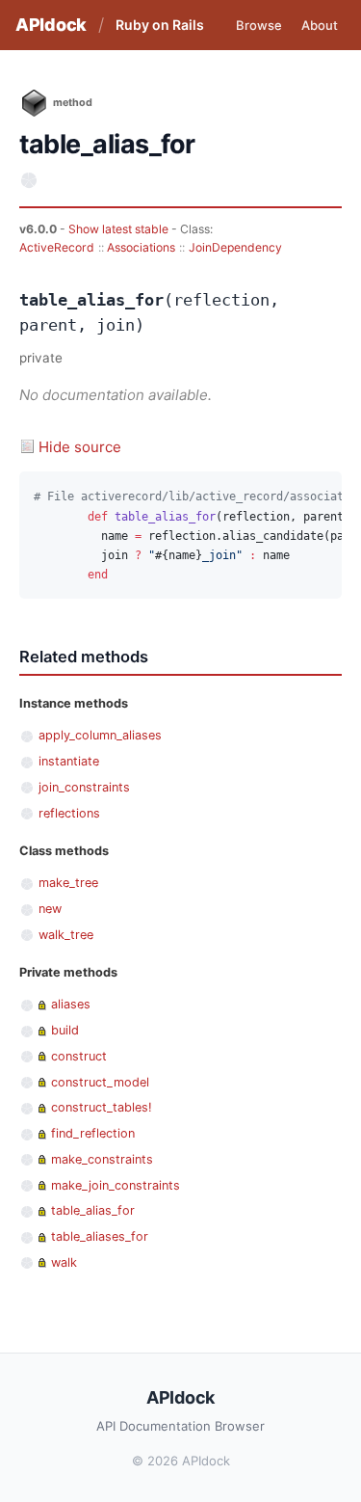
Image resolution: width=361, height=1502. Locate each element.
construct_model (100, 1082)
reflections (69, 813)
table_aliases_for (99, 1236)
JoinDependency (235, 247)
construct (79, 1056)
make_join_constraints (115, 1185)
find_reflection (93, 1133)
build (65, 1030)
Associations (141, 247)
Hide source (80, 447)
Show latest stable (119, 229)
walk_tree (66, 934)
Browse (259, 25)
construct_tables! (101, 1107)
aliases (70, 1004)
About (319, 25)
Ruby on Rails (160, 24)
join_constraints (84, 787)
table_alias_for (93, 1210)
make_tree (68, 882)
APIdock (51, 24)
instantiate (69, 761)
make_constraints (102, 1159)
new (50, 908)
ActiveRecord (56, 247)
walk (64, 1262)
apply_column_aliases (100, 735)
